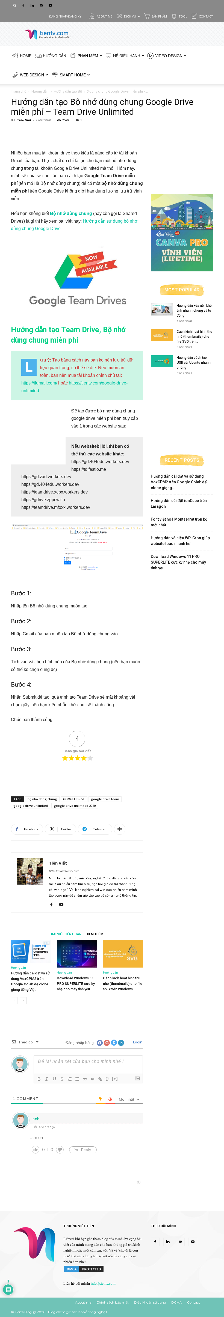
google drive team (105, 799)
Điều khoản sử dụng (150, 1302)
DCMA (176, 1302)
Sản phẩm (159, 16)
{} (107, 1079)
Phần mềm (88, 55)
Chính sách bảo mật (112, 1302)
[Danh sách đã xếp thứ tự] (69, 1079)
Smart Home (73, 75)
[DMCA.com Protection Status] (83, 1272)
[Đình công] (62, 1079)
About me (104, 16)
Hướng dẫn (54, 55)
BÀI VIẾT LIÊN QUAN (66, 934)
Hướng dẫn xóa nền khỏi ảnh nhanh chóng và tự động (195, 310)
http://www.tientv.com (64, 871)
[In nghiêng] (47, 1079)
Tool (183, 16)
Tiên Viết (24, 120)
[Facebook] (23, 5)
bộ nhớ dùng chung (42, 799)
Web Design (32, 75)
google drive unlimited (30, 806)
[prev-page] (14, 1000)
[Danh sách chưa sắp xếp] (77, 1079)
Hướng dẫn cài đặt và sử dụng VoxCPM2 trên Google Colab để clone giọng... (179, 482)
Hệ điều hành (126, 55)
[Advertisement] (77, 135)
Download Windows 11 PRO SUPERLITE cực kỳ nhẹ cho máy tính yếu (76, 983)
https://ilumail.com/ (39, 383)
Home (25, 55)
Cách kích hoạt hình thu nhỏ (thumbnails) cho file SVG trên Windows (122, 983)
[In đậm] (39, 1079)
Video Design (168, 55)
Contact (206, 16)
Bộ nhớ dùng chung (71, 213)
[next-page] (23, 1000)
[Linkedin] (32, 5)
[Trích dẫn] (85, 1079)
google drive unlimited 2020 (75, 806)
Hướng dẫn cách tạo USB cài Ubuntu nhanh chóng (194, 362)
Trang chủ (18, 91)
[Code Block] (92, 1079)
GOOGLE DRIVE (74, 799)
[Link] (100, 1079)
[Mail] (41, 5)
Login (137, 1042)
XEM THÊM (95, 934)
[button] (15, 5)
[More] (119, 829)
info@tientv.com (103, 1283)
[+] (115, 1079)
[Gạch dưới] (54, 1079)
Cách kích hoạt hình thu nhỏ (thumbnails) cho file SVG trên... (194, 336)
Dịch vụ (130, 16)
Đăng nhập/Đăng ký (65, 16)
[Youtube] (50, 5)
